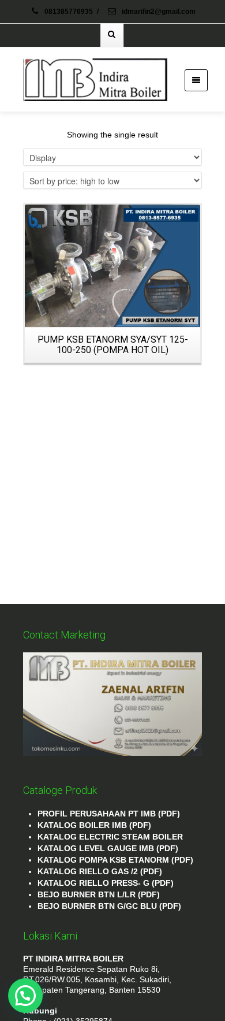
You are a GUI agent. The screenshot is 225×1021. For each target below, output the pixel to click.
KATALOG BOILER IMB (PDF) (94, 825)
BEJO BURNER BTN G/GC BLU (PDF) (109, 906)
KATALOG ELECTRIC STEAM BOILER (110, 836)
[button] (25, 995)
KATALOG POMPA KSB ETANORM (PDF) (115, 859)
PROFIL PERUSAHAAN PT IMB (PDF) (109, 813)
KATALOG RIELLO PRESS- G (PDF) (106, 883)
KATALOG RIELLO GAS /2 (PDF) (100, 871)
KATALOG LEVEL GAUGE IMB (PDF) (108, 848)
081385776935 (69, 12)
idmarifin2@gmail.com (158, 12)
